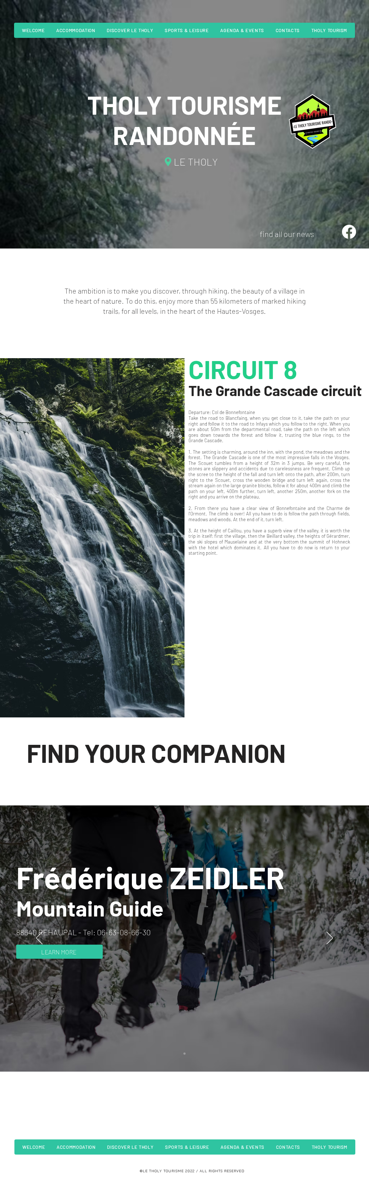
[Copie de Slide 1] (184, 1053)
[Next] (329, 938)
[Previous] (39, 938)
